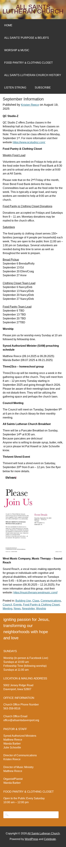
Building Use (23, 600)
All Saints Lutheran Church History (32, 75)
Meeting (7, 608)
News (17, 608)
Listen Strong (15, 87)
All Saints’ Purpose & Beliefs (26, 37)
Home (8, 25)
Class (35, 600)
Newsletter (28, 608)
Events (17, 604)
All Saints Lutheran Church (33, 9)
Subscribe (43, 87)
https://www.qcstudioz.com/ (29, 142)
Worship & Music (16, 50)
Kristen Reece (30, 104)
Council (7, 604)
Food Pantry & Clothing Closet (28, 62)
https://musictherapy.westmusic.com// (35, 592)
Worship (41, 608)
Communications (51, 600)
